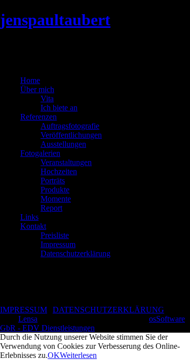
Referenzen (38, 116)
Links (29, 217)
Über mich (37, 89)
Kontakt (33, 226)
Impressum (58, 244)
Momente (56, 198)
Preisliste (55, 235)
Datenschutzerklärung (75, 253)
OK (54, 355)
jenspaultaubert (55, 20)
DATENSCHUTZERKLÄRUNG (108, 309)
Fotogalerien (40, 153)
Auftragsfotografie (70, 126)
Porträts (53, 180)
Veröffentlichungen (71, 135)
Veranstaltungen (66, 162)
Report (51, 208)
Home (30, 80)
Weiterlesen (78, 355)
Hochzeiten (59, 171)
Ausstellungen (63, 144)
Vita (47, 98)
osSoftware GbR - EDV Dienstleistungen (92, 323)
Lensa (27, 318)
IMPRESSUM (23, 309)
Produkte (55, 189)
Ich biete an (59, 107)
